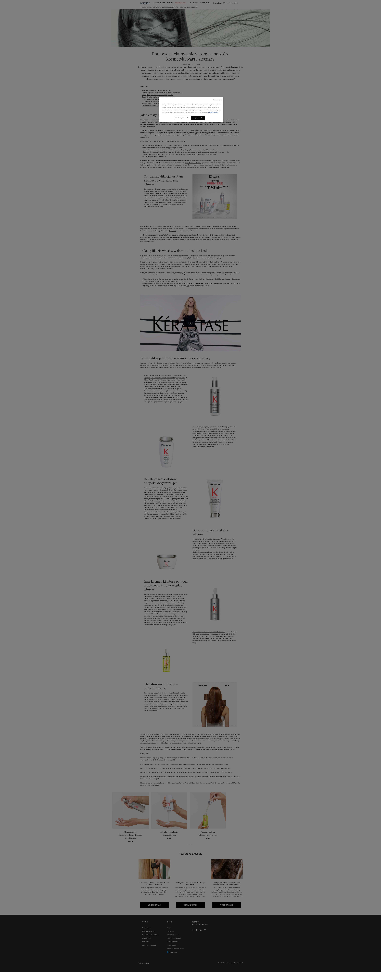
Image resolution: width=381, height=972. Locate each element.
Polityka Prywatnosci (213, 112)
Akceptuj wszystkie (198, 117)
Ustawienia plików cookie (182, 117)
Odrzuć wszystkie (217, 99)
